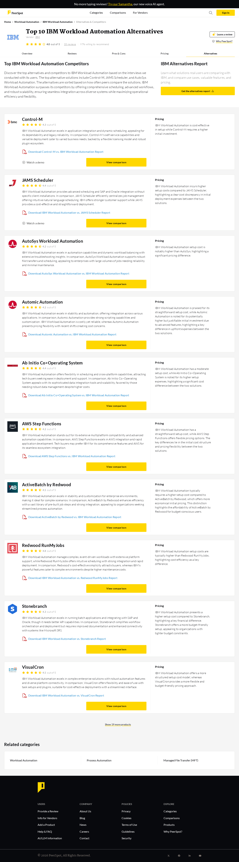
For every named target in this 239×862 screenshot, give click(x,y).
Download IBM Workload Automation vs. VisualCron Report (66, 695)
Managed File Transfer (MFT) (180, 760)
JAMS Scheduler (37, 180)
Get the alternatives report (195, 91)
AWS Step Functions (41, 423)
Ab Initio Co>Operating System (52, 362)
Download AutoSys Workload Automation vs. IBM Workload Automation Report (78, 273)
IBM (37, 37)
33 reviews (70, 44)
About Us (85, 811)
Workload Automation (23, 760)
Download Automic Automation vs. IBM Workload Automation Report (72, 334)
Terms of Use (129, 824)
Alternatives (210, 53)
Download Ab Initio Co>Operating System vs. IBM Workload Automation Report (78, 395)
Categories (170, 811)
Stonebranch (34, 606)
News (83, 824)
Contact (84, 838)
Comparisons (172, 818)
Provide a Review (48, 811)
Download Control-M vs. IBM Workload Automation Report (66, 151)
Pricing (164, 53)
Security (126, 838)
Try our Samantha (120, 4)
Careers (84, 831)
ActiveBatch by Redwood (46, 484)
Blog (82, 818)
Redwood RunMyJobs (43, 545)
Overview (27, 53)
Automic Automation (42, 302)
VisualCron (33, 667)
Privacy (126, 811)
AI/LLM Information (50, 838)
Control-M (32, 119)
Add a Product (46, 824)
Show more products (118, 724)
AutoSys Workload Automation (52, 241)
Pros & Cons (118, 53)
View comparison (116, 162)
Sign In (225, 12)
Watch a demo (35, 162)
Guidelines (128, 831)
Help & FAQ (45, 831)
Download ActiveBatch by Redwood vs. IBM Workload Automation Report (74, 517)
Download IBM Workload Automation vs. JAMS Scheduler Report (69, 212)
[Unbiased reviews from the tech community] (15, 12)
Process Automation (99, 760)
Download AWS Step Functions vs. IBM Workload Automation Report (71, 456)
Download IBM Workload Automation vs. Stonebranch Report (67, 638)
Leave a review (224, 34)
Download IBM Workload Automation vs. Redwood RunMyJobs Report (72, 577)
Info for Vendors (47, 818)
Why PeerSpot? (224, 41)
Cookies (126, 818)
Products (169, 824)
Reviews (72, 53)
